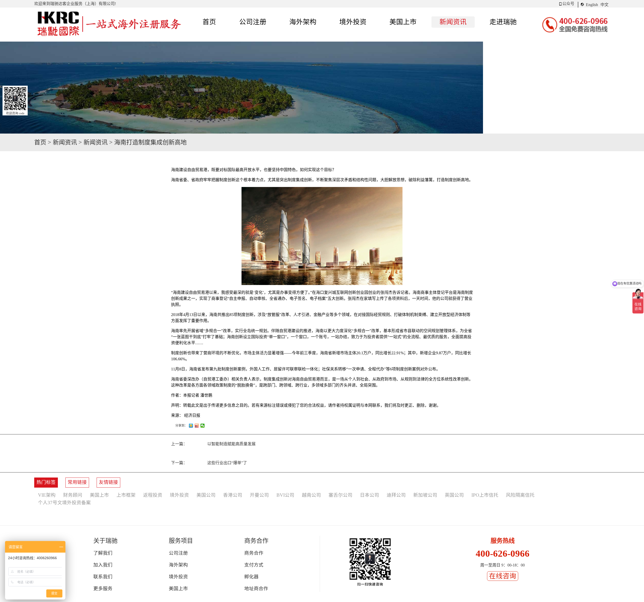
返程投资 (152, 495)
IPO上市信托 (484, 495)
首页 (209, 22)
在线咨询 (502, 576)
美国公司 (206, 495)
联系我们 (102, 576)
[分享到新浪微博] (197, 426)
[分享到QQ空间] (191, 426)
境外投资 (179, 495)
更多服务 (102, 588)
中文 (604, 5)
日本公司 (369, 495)
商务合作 (253, 553)
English (592, 5)
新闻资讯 (65, 142)
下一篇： (209, 463)
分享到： (181, 425)
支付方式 (253, 564)
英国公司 (454, 495)
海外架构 (178, 564)
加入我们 (102, 564)
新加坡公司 (425, 495)
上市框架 (126, 495)
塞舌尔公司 (340, 495)
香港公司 (232, 495)
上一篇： (213, 444)
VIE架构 (47, 495)
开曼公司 (259, 495)
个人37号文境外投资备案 (64, 502)
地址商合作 (256, 588)
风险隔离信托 (520, 495)
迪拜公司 (396, 495)
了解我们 (102, 553)
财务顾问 (72, 495)
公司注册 (178, 553)
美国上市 (99, 495)
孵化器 (251, 576)
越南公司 (311, 495)
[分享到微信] (202, 426)
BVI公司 (285, 495)
